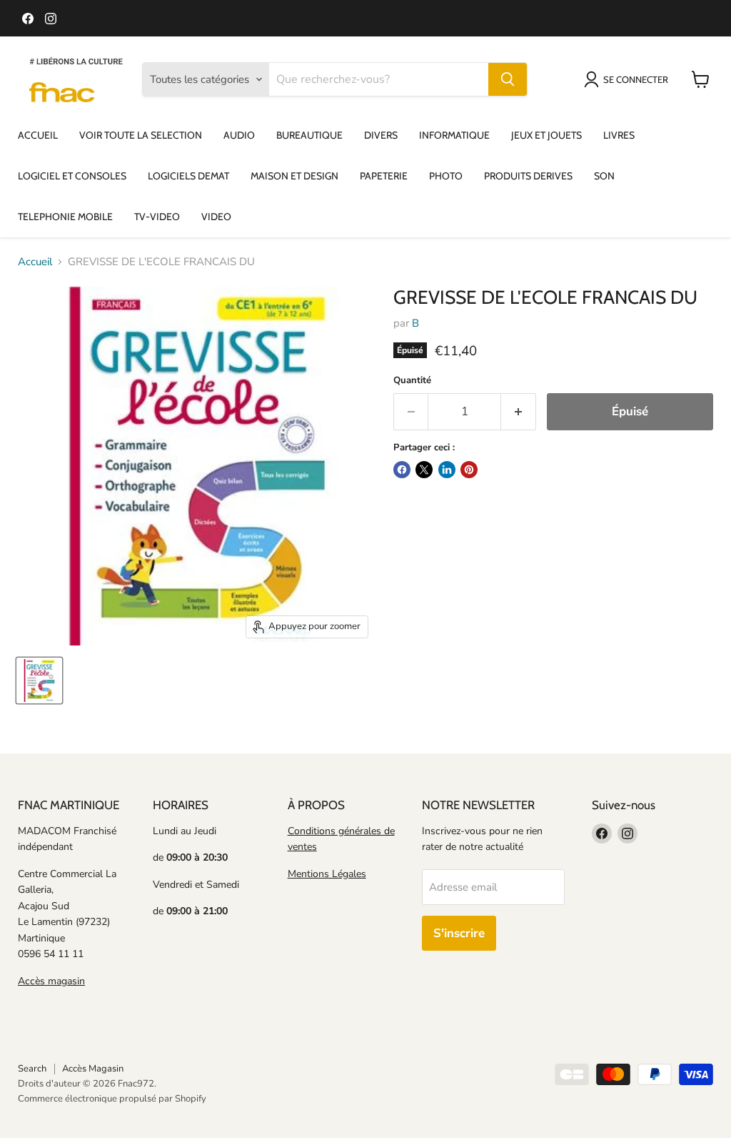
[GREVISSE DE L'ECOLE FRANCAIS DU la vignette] (39, 680)
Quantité (412, 380)
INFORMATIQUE (454, 135)
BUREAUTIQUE (309, 135)
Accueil (35, 262)
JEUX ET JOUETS (546, 135)
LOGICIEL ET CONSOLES (72, 175)
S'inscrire (459, 933)
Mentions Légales (327, 874)
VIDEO (216, 216)
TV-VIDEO (157, 216)
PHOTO (446, 175)
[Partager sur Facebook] (401, 469)
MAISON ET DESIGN (294, 175)
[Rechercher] (507, 79)
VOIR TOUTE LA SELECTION (140, 135)
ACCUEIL (38, 135)
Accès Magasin (92, 1068)
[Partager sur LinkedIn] (446, 469)
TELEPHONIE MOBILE (65, 216)
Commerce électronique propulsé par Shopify (112, 1098)
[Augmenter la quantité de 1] (518, 411)
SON (604, 175)
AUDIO (239, 135)
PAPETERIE (384, 175)
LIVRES (619, 135)
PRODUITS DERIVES (528, 175)
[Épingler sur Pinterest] (469, 469)
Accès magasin (51, 981)
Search (32, 1068)
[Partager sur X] (424, 469)
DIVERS (381, 135)
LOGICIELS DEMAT (188, 175)
